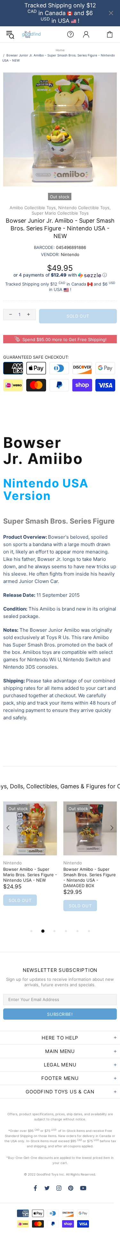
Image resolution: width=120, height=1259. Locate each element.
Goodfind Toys (31, 34)
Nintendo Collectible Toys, (84, 207)
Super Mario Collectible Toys (60, 213)
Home (60, 50)
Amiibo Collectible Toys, (33, 207)
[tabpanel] (30, 861)
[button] (60, 275)
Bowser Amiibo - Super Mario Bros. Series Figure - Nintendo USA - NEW (30, 875)
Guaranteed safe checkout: (36, 357)
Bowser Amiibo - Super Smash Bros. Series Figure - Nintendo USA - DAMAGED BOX (89, 877)
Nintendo (12, 862)
